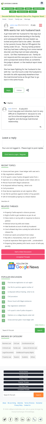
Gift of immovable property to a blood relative (19, 197)
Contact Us (27, 405)
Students (25, 357)
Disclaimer (39, 403)
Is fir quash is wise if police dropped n (20, 310)
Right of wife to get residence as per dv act (20, 215)
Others (33, 357)
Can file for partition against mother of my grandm (21, 194)
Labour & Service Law (30, 348)
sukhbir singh (14, 25)
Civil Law (16, 343)
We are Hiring (12, 403)
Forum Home (23, 372)
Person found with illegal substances (16, 183)
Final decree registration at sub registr (20, 282)
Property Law (6, 357)
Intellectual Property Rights (25, 352)
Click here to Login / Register (15, 154)
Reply (8, 90)
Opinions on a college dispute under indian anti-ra (21, 180)
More (32, 12)
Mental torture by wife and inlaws (17, 224)
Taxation (16, 357)
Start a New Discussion (23, 252)
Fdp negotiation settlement (12, 174)
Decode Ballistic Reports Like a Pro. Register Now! (23, 16)
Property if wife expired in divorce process (20, 212)
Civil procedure (8, 188)
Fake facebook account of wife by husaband (20, 226)
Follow (19, 90)
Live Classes (9, 9)
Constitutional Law (28, 343)
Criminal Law (6, 348)
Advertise (20, 403)
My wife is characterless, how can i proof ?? (20, 238)
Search (39, 330)
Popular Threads (23, 382)
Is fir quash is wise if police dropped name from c (21, 177)
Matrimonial (22, 12)
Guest (9, 109)
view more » (40, 325)
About (4, 403)
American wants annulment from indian (19, 235)
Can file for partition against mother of (20, 287)
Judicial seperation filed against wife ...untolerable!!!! (24, 240)
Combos (19, 9)
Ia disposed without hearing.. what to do (17, 185)
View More (4, 201)
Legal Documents (8, 352)
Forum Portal (23, 375)
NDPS (13, 12)
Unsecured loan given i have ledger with (21, 320)
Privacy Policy (18, 405)
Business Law (6, 343)
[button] (40, 26)
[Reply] (40, 127)
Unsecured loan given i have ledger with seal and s (21, 171)
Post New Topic (23, 386)
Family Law (16, 348)
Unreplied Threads (23, 257)
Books (28, 9)
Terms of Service (29, 403)
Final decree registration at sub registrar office (19, 191)
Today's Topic (23, 379)
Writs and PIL (38, 9)
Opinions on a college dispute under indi (21, 315)
